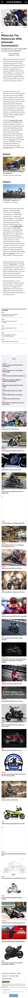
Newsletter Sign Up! (7, 978)
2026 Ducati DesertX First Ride (10, 800)
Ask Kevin (4, 921)
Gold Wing (11, 253)
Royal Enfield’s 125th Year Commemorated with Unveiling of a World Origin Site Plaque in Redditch (14, 661)
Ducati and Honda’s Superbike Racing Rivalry (13, 922)
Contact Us (5, 976)
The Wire (4, 363)
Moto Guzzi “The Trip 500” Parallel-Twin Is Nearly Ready (13, 403)
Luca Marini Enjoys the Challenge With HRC (13, 523)
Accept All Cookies (13, 995)
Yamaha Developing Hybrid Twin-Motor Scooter (12, 386)
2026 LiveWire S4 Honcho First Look (10, 341)
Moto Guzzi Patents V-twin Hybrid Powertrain (14, 878)
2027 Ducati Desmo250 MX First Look (9, 329)
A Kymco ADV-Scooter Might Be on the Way (13, 823)
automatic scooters (8, 147)
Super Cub (12, 139)
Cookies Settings (6, 981)
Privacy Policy (5, 973)
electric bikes (13, 263)
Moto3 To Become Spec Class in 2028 (12, 390)
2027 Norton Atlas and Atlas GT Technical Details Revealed (9, 335)
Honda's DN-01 (18, 226)
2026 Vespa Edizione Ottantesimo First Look (9, 322)
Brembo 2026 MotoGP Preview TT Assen (12, 701)
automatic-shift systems (16, 120)
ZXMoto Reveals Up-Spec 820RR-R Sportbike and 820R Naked (10, 315)
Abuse (19, 973)
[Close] (25, 989)
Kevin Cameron (14, 53)
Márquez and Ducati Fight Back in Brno (12, 683)
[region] (14, 992)
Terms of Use (13, 973)
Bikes (2, 32)
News (3, 383)
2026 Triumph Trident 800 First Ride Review (13, 376)
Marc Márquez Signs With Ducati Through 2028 (14, 616)
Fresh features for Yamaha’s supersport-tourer (12, 175)
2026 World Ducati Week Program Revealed (13, 941)
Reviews (4, 374)
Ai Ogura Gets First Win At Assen (11, 398)
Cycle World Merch (13, 976)
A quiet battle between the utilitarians (10, 202)
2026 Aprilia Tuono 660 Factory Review (12, 568)
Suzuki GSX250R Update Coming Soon (12, 394)
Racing (4, 389)
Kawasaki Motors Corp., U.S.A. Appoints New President (12, 371)
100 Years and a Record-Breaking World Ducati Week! (12, 365)
